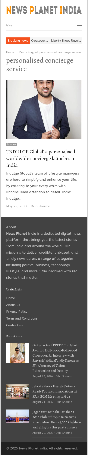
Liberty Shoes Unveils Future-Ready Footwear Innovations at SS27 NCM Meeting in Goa (54, 391)
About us (13, 305)
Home (10, 298)
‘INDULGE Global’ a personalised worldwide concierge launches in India (41, 158)
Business (11, 144)
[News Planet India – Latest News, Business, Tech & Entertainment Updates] (44, 10)
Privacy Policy (16, 312)
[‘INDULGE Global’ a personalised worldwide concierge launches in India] (44, 83)
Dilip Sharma (40, 206)
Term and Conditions (22, 318)
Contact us (14, 325)
